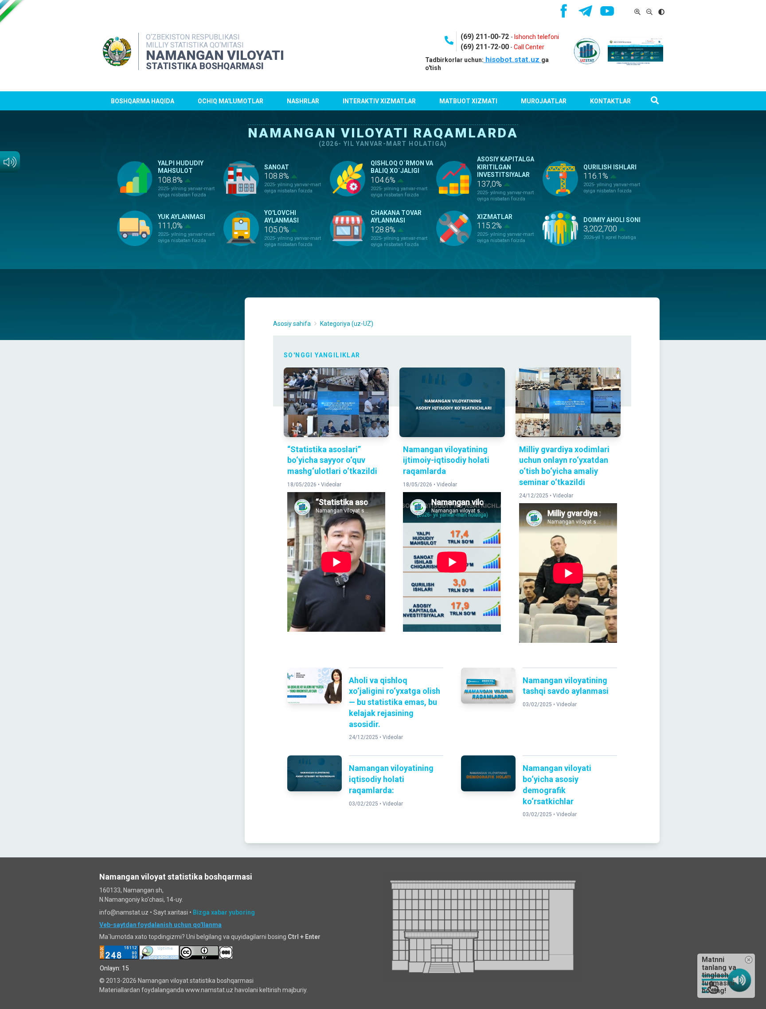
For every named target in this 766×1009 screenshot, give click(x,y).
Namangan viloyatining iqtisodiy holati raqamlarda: (391, 779)
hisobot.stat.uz (512, 59)
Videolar (331, 484)
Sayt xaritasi (170, 912)
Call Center (529, 47)
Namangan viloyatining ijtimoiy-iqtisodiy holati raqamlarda (446, 460)
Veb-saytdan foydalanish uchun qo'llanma (160, 924)
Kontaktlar (610, 101)
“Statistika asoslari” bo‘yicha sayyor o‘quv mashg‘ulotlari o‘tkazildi (332, 460)
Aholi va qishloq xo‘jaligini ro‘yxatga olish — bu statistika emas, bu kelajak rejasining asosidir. (394, 702)
